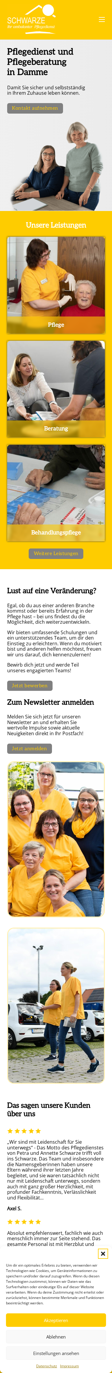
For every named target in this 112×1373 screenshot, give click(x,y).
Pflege (56, 324)
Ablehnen (56, 1337)
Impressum (69, 1366)
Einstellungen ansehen (56, 1353)
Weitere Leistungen (56, 554)
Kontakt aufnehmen (35, 108)
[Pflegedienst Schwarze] (31, 19)
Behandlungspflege (56, 532)
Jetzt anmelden (29, 749)
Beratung (56, 428)
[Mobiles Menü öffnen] (102, 19)
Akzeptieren (56, 1320)
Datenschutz (46, 1366)
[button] (103, 1254)
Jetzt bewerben (29, 686)
